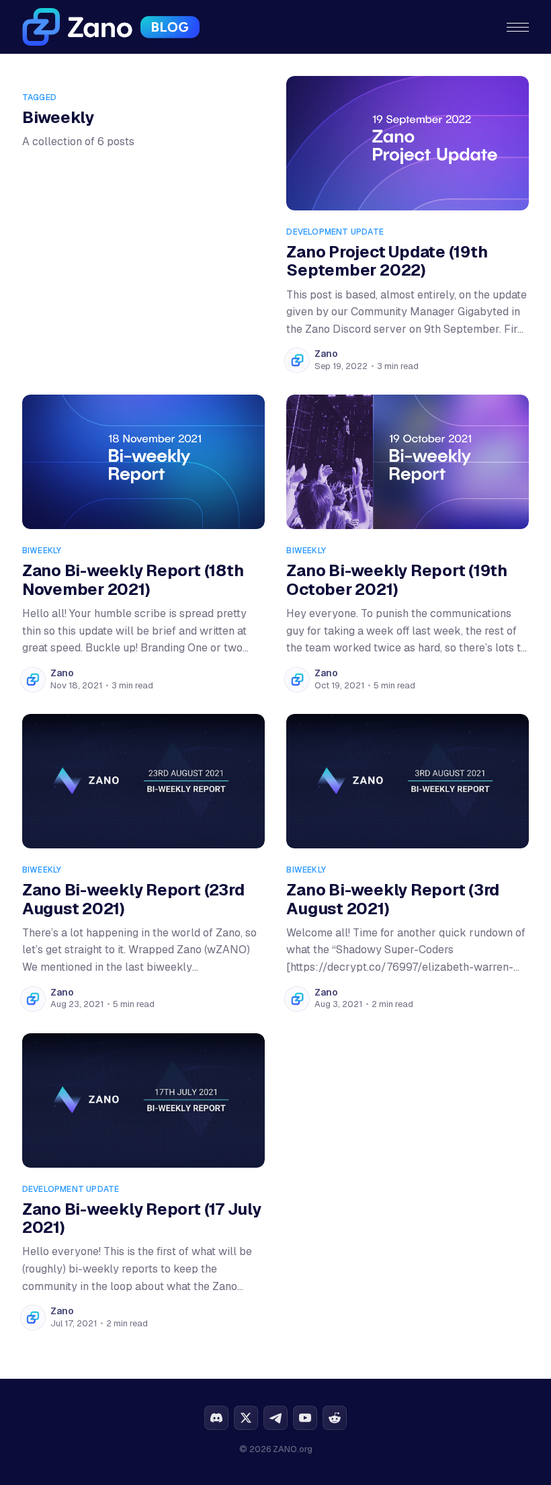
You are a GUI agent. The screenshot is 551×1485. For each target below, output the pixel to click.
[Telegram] (275, 1418)
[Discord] (216, 1418)
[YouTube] (305, 1418)
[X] (246, 1418)
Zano (326, 354)
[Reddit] (335, 1418)
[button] (518, 27)
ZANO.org (292, 1449)
